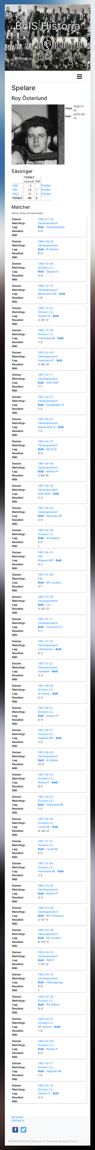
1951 (15, 189)
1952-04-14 (45, 974)
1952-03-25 (45, 885)
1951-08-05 (45, 685)
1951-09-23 (45, 796)
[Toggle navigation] (79, 76)
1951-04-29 (45, 530)
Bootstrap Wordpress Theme (62, 1141)
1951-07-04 (45, 574)
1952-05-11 (45, 1063)
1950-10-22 (45, 308)
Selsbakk (43, 671)
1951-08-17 (45, 730)
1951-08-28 (45, 752)
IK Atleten (52, 249)
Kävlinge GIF (54, 515)
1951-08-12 (45, 707)
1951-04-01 (45, 419)
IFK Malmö (52, 538)
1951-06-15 (45, 552)
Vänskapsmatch (48, 223)
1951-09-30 (45, 819)
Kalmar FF (52, 715)
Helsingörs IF (46, 360)
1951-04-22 (45, 508)
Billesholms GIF (47, 293)
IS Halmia (44, 693)
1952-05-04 (45, 1041)
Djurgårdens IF (55, 404)
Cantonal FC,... (55, 627)
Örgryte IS (52, 271)
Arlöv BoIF (52, 382)
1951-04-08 (45, 463)
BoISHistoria (23, 1141)
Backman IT (38, 1141)
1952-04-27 (45, 1018)
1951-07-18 (45, 641)
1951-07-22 (45, 663)
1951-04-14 (45, 485)
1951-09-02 (45, 774)
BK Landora (53, 582)
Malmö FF (52, 471)
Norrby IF (43, 782)
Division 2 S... (46, 267)
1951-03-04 (45, 352)
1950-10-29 (45, 330)
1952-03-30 (46, 907)
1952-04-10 (45, 952)
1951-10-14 (45, 841)
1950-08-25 (45, 241)
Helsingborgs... (55, 982)
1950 (15, 185)
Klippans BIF (45, 560)
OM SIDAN (17, 1117)
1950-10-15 (45, 285)
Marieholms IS (46, 427)
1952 (15, 194)
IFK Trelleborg (54, 915)
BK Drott (51, 449)
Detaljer (46, 185)
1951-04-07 (45, 441)
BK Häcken (45, 1026)
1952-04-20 (45, 996)
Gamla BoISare (55, 227)
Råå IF (50, 960)
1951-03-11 (45, 374)
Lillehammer (45, 649)
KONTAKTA (17, 1120)
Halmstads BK (46, 338)
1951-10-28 (45, 863)
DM (40, 556)
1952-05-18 (45, 1085)
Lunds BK (44, 826)
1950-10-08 (45, 263)
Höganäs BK (45, 738)
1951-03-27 (45, 397)
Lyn (48, 604)
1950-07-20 (45, 219)
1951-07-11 (45, 619)
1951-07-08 (45, 596)
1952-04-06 (45, 930)
